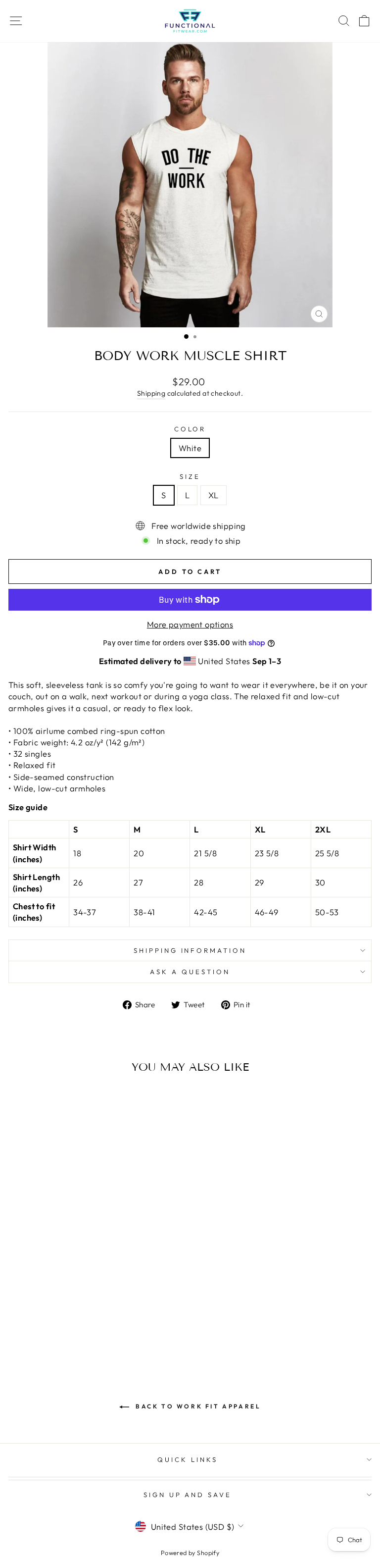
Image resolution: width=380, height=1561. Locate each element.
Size (190, 476)
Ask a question (190, 972)
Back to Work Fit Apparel (197, 1406)
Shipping (151, 393)
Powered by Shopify (190, 1553)
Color (190, 429)
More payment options (190, 624)
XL (213, 495)
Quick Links (187, 1459)
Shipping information (190, 950)
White (190, 448)
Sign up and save (187, 1495)
